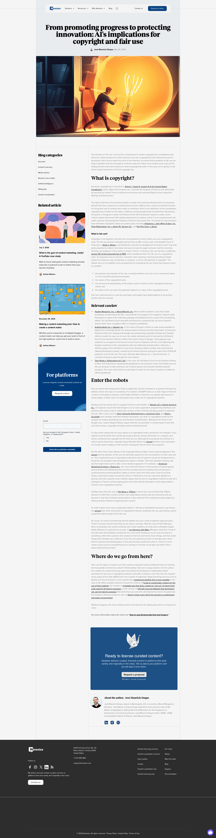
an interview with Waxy (139, 530)
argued (149, 442)
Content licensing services (148, 749)
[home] (55, 8)
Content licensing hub (146, 774)
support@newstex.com (82, 763)
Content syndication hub (147, 769)
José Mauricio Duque (103, 49)
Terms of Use (134, 833)
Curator (140, 764)
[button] (69, 8)
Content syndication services (149, 754)
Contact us (139, 8)
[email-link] (118, 723)
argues (94, 455)
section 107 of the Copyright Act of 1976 (108, 254)
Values (167, 754)
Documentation (170, 774)
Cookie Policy (123, 833)
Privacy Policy (111, 833)
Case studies (143, 759)
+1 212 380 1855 (80, 758)
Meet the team (170, 759)
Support (168, 769)
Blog (110, 8)
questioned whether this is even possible (152, 580)
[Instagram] (112, 723)
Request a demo (157, 8)
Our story (168, 749)
